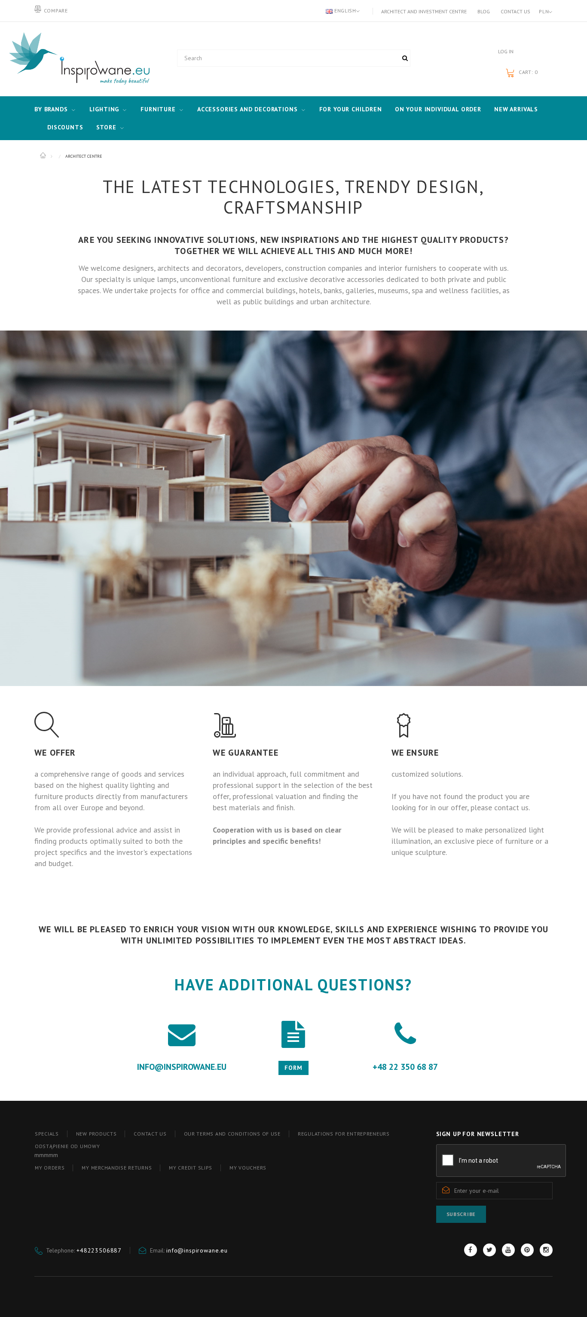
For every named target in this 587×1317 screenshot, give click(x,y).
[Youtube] (508, 1249)
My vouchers (247, 1167)
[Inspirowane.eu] (77, 59)
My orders (49, 1167)
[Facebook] (470, 1249)
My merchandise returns (117, 1167)
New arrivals (516, 109)
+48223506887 (99, 1250)
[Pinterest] (527, 1249)
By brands (51, 109)
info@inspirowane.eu (197, 1250)
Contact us (515, 11)
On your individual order (438, 109)
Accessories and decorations (247, 109)
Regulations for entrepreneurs (344, 1133)
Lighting (104, 109)
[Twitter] (489, 1249)
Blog (483, 11)
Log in (506, 51)
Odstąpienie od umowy (67, 1146)
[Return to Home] (43, 155)
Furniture (158, 109)
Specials (47, 1133)
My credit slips (190, 1167)
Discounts (65, 127)
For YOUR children (350, 109)
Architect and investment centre (424, 11)
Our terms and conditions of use (232, 1133)
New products (96, 1133)
